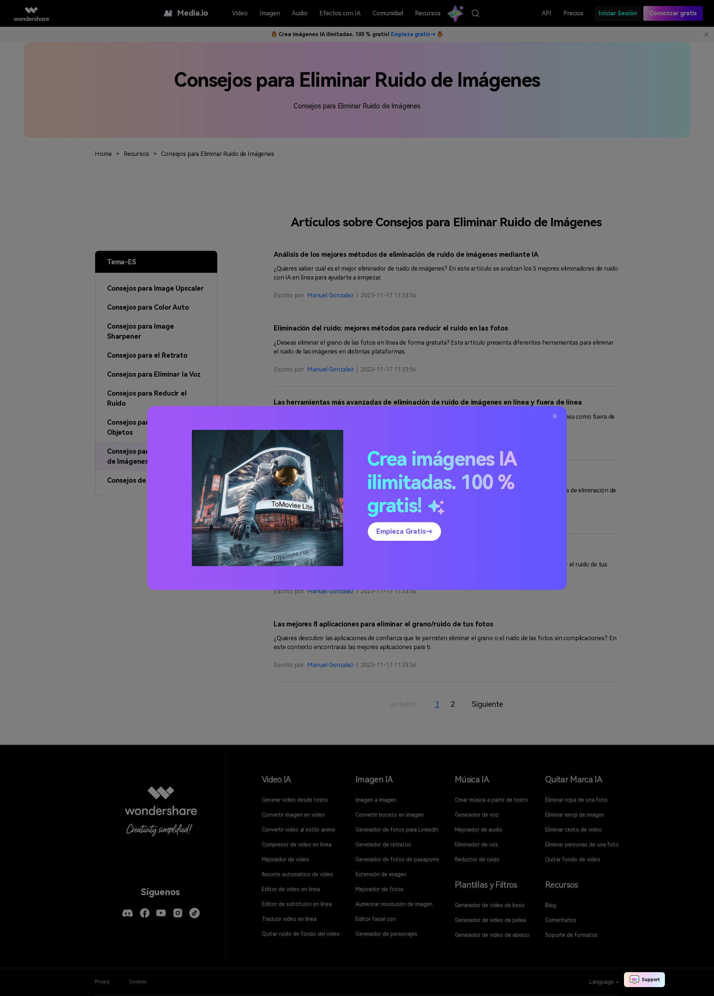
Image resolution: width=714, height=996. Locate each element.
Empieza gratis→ (404, 531)
